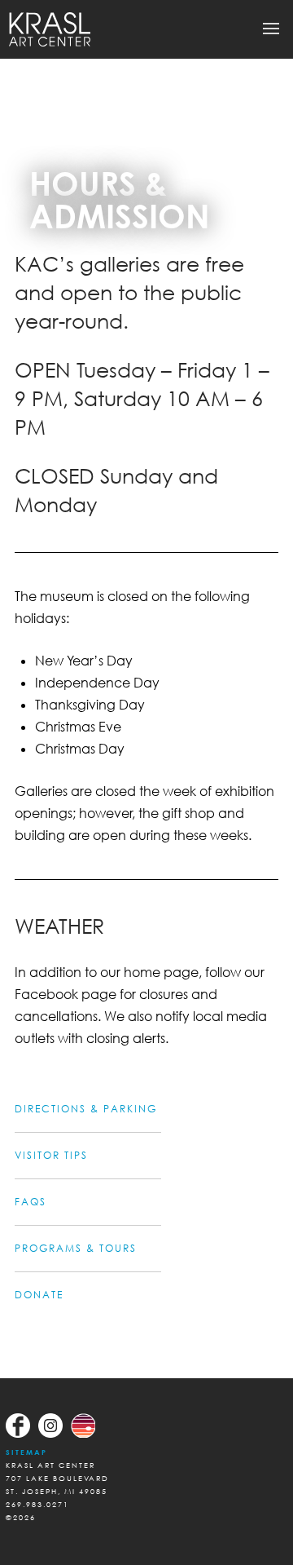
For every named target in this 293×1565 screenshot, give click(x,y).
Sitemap (26, 1452)
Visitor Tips (51, 1155)
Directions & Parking (86, 1109)
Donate (39, 1295)
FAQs (30, 1202)
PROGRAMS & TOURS (76, 1248)
